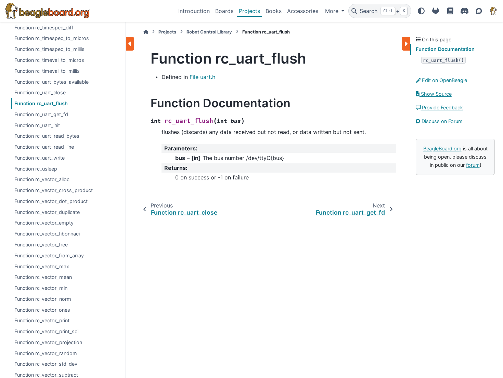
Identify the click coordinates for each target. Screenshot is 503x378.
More (332, 11)
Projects (249, 11)
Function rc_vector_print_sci (46, 331)
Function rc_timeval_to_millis (47, 71)
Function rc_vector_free (41, 244)
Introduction (194, 11)
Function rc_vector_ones (42, 310)
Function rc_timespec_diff (43, 27)
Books (274, 11)
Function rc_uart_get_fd (41, 114)
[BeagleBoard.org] (493, 11)
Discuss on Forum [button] (441, 121)
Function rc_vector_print (41, 320)
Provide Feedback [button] (442, 107)
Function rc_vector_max (41, 266)
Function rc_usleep (35, 169)
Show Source (436, 94)
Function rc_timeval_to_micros (49, 60)
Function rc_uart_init (37, 125)
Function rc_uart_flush (41, 103)
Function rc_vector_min (40, 288)
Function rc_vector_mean (43, 277)
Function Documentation (445, 49)
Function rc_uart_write (39, 158)
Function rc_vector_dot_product (51, 201)
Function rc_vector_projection (48, 342)
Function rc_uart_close (40, 92)
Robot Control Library (209, 32)
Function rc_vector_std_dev (45, 364)
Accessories (302, 11)
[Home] (145, 32)
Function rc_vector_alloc (41, 179)
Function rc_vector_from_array (49, 255)
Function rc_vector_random (45, 353)
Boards (224, 11)
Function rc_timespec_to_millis (49, 49)
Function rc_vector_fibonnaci (47, 234)
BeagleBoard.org (442, 148)
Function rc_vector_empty (44, 223)
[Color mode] (421, 11)
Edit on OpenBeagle (444, 80)
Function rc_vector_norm (42, 299)
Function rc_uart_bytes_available (51, 82)
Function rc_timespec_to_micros (51, 38)
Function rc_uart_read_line (44, 147)
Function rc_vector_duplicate (47, 212)
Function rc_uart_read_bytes (46, 136)
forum (473, 165)
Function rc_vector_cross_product (53, 190)
